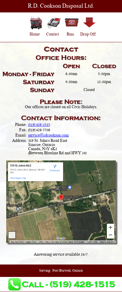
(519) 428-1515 (39, 125)
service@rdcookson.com (48, 136)
